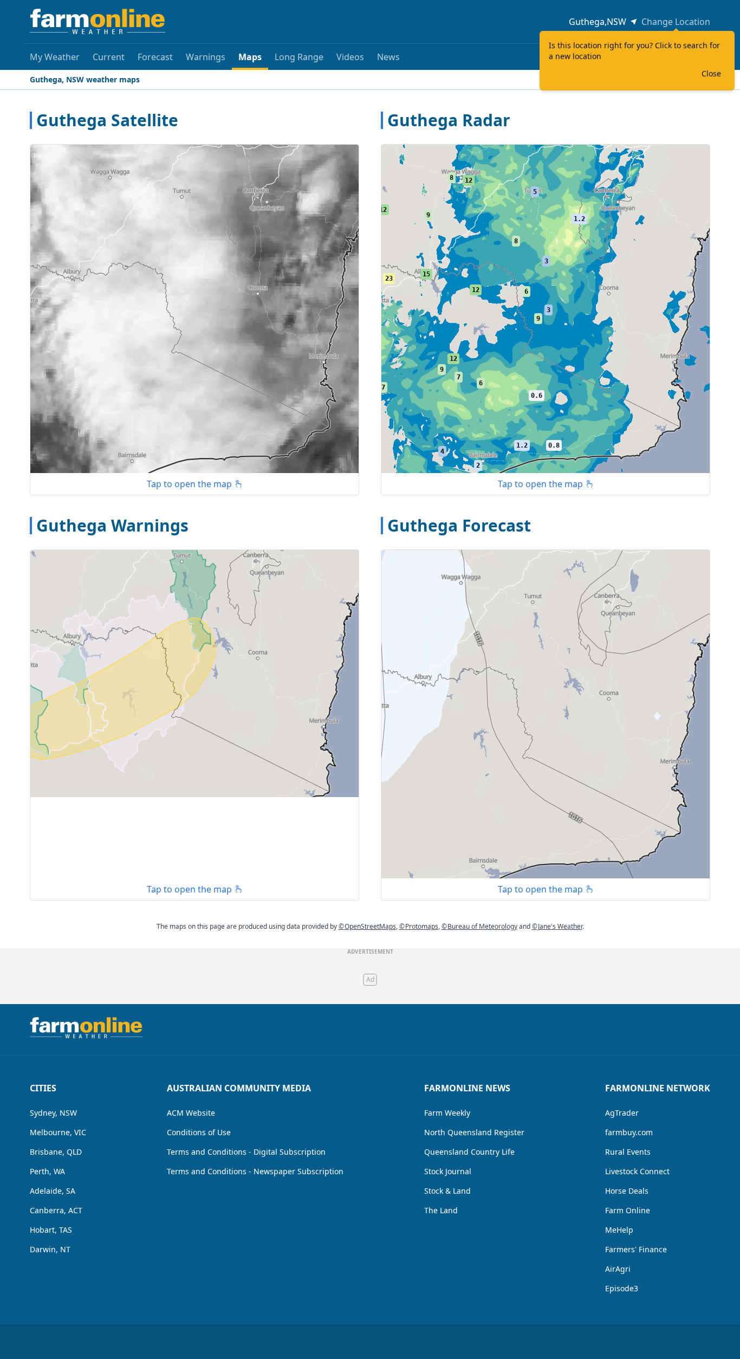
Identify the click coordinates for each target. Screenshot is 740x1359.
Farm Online (627, 1210)
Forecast (155, 57)
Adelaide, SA (52, 1191)
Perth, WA (47, 1171)
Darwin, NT (50, 1249)
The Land (441, 1210)
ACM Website (191, 1113)
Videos (350, 57)
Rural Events (628, 1152)
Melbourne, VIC (58, 1132)
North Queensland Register (474, 1132)
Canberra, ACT (56, 1210)
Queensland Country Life (469, 1152)
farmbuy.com (629, 1132)
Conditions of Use (199, 1132)
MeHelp (619, 1230)
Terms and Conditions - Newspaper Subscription (255, 1171)
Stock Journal (447, 1171)
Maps (250, 57)
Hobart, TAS (51, 1230)
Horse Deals (626, 1191)
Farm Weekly (447, 1113)
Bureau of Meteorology (479, 926)
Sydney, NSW (53, 1113)
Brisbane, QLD (56, 1152)
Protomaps (418, 926)
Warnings (205, 57)
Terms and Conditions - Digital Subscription (246, 1152)
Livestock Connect (637, 1171)
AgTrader (622, 1113)
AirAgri (618, 1269)
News (388, 57)
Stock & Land (447, 1191)
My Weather (55, 57)
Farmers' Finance (636, 1249)
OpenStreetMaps (367, 926)
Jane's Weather (557, 926)
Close (711, 73)
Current (109, 57)
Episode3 (621, 1288)
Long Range (299, 57)
